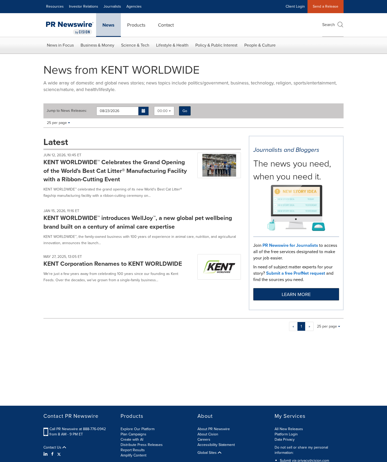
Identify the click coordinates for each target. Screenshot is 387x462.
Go (184, 111)
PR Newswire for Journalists (290, 245)
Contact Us (52, 447)
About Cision (207, 434)
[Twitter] (59, 454)
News (108, 25)
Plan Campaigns (133, 434)
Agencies (134, 6)
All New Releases (289, 429)
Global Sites (207, 452)
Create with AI (132, 439)
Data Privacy (285, 439)
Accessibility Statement (216, 445)
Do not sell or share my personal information (301, 450)
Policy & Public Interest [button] (216, 45)
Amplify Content (133, 455)
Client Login (295, 6)
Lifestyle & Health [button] (172, 45)
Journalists (112, 6)
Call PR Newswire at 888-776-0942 (77, 429)
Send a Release (325, 6)
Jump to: (67, 110)
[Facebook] (52, 454)
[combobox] (164, 111)
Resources (55, 6)
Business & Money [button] (97, 45)
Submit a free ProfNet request (295, 273)
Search (328, 25)
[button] (143, 111)
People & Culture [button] (260, 45)
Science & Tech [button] (135, 45)
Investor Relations (83, 6)
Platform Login (286, 434)
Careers (203, 439)
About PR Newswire (213, 429)
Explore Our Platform (138, 429)
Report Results (133, 450)
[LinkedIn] (46, 454)
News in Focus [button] (60, 45)
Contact (166, 25)
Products (136, 25)
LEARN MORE (296, 294)
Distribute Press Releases (142, 445)
